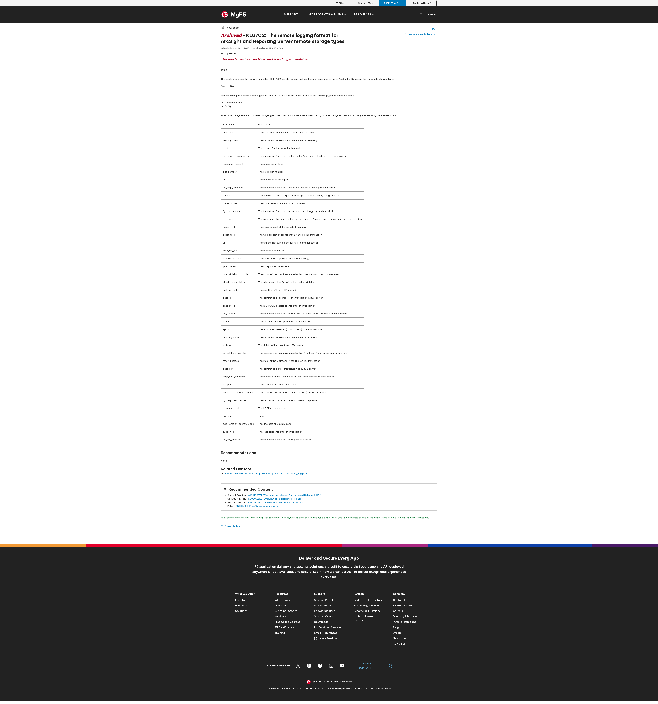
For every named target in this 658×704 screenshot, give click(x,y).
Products (241, 605)
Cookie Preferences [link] (381, 688)
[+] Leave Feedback (326, 638)
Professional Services (328, 627)
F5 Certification (285, 627)
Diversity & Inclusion (405, 616)
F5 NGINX (399, 644)
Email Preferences (325, 633)
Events (397, 633)
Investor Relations (404, 622)
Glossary (280, 605)
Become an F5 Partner (368, 611)
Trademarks (272, 688)
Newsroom (400, 638)
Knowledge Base (324, 611)
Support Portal (323, 600)
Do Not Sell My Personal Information (346, 688)
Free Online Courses (287, 622)
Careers (398, 611)
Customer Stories (286, 611)
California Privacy (313, 688)
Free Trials (241, 600)
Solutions (241, 611)
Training (280, 633)
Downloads (321, 622)
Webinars (280, 616)
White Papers (283, 600)
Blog (396, 627)
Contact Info (401, 600)
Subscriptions (322, 605)
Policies (286, 688)
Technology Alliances (367, 605)
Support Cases (323, 616)
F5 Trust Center (403, 605)
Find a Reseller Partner (368, 600)
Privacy (297, 688)
